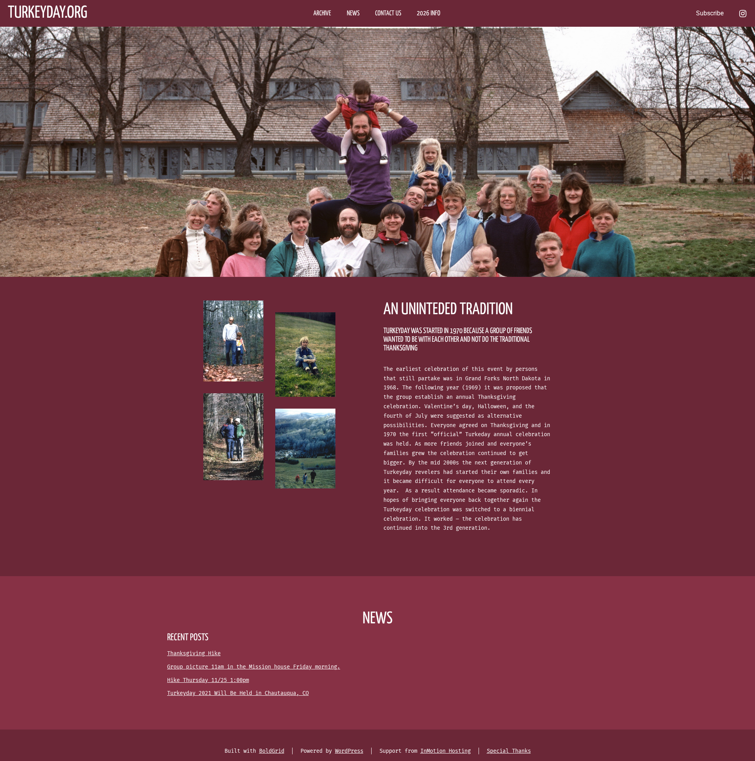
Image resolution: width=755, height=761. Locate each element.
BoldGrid (271, 751)
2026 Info (428, 13)
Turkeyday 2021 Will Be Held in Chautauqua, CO (238, 693)
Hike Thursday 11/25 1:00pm (208, 680)
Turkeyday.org (47, 13)
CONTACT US (388, 13)
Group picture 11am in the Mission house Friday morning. (253, 666)
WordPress (349, 751)
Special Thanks (509, 751)
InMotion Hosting (445, 751)
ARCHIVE (322, 13)
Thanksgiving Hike (194, 653)
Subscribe (710, 13)
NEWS (353, 13)
